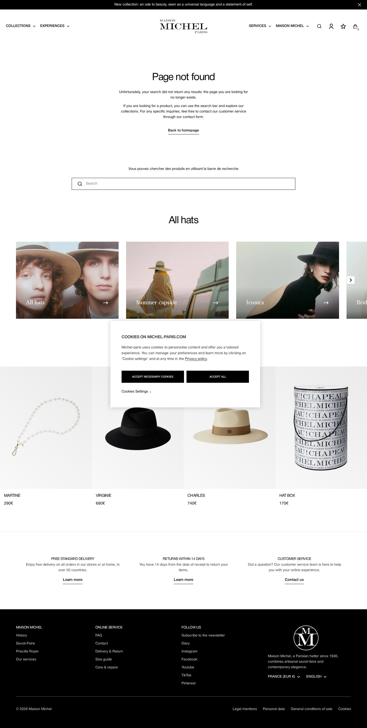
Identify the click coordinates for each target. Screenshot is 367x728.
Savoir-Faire (25, 643)
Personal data (274, 709)
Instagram (189, 651)
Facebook (189, 659)
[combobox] (183, 184)
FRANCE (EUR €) (281, 676)
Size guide (103, 659)
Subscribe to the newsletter (203, 635)
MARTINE (12, 496)
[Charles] (229, 428)
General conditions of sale (311, 709)
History (21, 635)
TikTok (186, 675)
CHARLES (196, 496)
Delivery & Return (109, 651)
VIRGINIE (103, 496)
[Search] (319, 26)
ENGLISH (314, 676)
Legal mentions (245, 709)
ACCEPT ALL (217, 376)
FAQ (98, 635)
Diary (186, 643)
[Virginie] (138, 428)
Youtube (188, 667)
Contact (101, 643)
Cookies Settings (135, 391)
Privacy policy (196, 358)
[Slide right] (351, 280)
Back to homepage (183, 130)
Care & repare (106, 667)
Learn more (72, 580)
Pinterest (188, 683)
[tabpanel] (183, 437)
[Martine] (46, 428)
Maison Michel (40, 709)
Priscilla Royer (27, 651)
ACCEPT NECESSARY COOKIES (152, 376)
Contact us (294, 580)
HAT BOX (287, 496)
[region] (185, 364)
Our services (26, 659)
